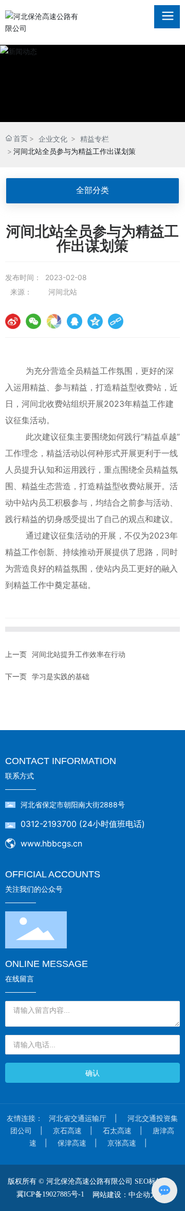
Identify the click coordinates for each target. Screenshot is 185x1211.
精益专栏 (94, 138)
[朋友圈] (54, 321)
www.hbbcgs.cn (51, 843)
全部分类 (92, 190)
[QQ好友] (74, 321)
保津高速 (72, 1142)
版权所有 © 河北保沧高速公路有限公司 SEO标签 (85, 1181)
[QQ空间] (95, 321)
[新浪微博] (13, 321)
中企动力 (142, 1194)
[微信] (33, 321)
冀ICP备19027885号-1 (50, 1194)
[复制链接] (115, 321)
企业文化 (53, 138)
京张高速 (121, 1142)
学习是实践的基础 (60, 676)
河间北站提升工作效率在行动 (78, 654)
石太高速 (117, 1130)
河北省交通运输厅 (77, 1118)
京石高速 (67, 1130)
